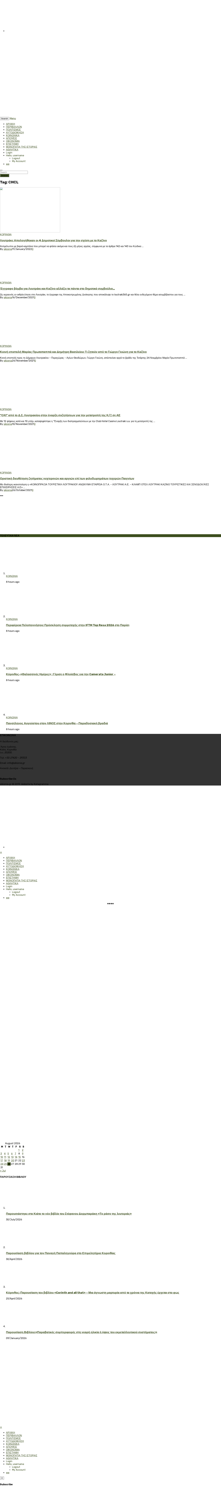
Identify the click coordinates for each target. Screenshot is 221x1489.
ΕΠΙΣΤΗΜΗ (12, 144)
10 (1, 1157)
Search (4, 175)
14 (16, 1157)
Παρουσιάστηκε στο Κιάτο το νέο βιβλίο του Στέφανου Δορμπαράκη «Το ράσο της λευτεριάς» (69, 1213)
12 (9, 1157)
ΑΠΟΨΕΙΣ (11, 138)
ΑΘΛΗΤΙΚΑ (12, 149)
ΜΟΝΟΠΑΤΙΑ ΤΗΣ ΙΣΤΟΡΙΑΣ (21, 146)
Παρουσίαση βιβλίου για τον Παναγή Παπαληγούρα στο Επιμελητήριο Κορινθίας (60, 1253)
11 (5, 1157)
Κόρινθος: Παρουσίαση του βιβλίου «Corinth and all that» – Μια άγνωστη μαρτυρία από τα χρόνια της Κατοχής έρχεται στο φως (92, 1292)
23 (23, 1160)
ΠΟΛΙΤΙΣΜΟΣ (13, 129)
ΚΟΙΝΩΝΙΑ (12, 576)
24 (1, 1164)
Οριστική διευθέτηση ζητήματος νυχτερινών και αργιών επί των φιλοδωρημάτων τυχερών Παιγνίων (67, 478)
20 (12, 1160)
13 (12, 1157)
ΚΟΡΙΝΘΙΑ (6, 234)
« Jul (3, 1170)
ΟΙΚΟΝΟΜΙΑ (13, 141)
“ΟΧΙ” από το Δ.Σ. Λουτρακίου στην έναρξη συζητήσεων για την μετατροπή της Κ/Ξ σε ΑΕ (60, 415)
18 (5, 1160)
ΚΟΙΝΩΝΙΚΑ (12, 135)
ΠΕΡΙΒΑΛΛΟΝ (14, 126)
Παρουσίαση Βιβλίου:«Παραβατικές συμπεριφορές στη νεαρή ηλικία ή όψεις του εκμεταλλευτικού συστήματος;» (81, 1332)
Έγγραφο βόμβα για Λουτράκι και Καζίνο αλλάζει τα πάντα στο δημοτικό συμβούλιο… (57, 288)
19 (9, 1160)
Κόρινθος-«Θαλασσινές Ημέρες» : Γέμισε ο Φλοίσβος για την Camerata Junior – (61, 674)
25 (5, 1164)
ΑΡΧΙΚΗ (10, 124)
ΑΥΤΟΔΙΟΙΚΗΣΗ (15, 132)
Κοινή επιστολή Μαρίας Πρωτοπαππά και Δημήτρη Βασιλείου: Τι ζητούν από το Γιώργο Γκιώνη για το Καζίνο (73, 352)
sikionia (8, 249)
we (7, 164)
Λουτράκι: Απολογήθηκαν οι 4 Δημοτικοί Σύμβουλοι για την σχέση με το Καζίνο (53, 240)
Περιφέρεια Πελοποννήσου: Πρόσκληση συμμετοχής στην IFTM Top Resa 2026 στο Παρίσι (67, 625)
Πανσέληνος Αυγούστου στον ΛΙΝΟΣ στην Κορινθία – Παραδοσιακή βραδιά (57, 723)
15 (19, 1157)
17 (1, 1160)
